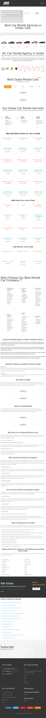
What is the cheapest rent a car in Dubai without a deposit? (14, 613)
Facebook (8, 707)
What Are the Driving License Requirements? (11, 629)
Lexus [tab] (22, 86)
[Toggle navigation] (42, 3)
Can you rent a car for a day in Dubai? (10, 610)
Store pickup (38, 117)
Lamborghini (26, 682)
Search (37, 13)
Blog (3, 702)
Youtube (22, 707)
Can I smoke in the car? (7, 626)
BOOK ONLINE (23, 117)
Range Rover (4, 699)
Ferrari (25, 668)
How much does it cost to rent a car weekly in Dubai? (13, 602)
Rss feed (37, 707)
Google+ (30, 707)
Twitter (16, 707)
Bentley (25, 677)
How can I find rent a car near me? (9, 637)
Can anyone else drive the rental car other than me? (13, 635)
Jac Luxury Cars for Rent (7, 692)
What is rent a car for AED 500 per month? (11, 616)
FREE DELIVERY (8, 117)
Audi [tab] (15, 86)
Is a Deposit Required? (7, 624)
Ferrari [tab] (8, 86)
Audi (25, 680)
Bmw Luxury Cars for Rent (7, 694)
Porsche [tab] (31, 86)
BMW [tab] (39, 86)
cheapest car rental (15, 516)
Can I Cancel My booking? (8, 621)
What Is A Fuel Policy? (7, 632)
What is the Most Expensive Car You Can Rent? (12, 618)
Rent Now (36, 588)
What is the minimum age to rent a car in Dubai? (12, 607)
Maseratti (25, 675)
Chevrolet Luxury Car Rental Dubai (9, 697)
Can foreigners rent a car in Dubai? (9, 605)
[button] (2, 69)
